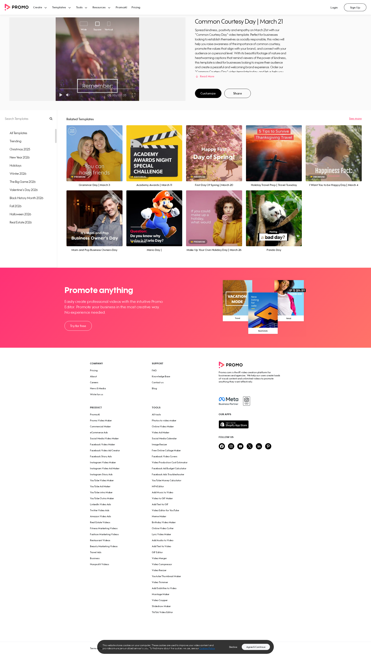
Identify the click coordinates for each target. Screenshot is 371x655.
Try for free (78, 326)
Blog (154, 388)
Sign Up (355, 7)
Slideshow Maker (161, 606)
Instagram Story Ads (101, 474)
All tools (156, 414)
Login (334, 7)
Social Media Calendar (164, 438)
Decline (233, 647)
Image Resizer (159, 444)
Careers (94, 382)
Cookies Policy (207, 648)
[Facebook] (228, 401)
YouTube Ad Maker (100, 486)
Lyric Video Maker (161, 534)
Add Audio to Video (162, 540)
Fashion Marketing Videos (104, 534)
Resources (99, 7)
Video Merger (159, 558)
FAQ (154, 370)
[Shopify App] (250, 424)
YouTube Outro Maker (102, 498)
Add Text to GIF (160, 504)
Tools (79, 7)
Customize (208, 93)
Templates (59, 7)
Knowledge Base (161, 376)
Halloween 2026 (20, 214)
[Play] (60, 95)
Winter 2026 (18, 173)
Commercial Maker (100, 426)
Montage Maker (160, 594)
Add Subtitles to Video (164, 588)
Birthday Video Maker (164, 522)
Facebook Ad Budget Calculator (169, 468)
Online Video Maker (163, 426)
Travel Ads (95, 552)
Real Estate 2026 (21, 222)
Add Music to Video (162, 492)
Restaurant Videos (100, 540)
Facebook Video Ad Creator (105, 450)
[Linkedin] (259, 446)
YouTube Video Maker (102, 480)
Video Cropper (160, 600)
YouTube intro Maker (101, 492)
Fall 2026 (15, 206)
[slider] (59, 89)
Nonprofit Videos (99, 564)
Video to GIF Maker (162, 498)
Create (37, 7)
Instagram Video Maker (103, 462)
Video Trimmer (160, 582)
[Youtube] (240, 446)
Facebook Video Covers (164, 456)
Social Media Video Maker (104, 438)
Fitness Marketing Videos (103, 528)
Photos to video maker (164, 420)
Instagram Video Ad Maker (104, 468)
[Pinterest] (268, 446)
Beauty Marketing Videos (104, 546)
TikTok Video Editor (162, 612)
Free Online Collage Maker (166, 450)
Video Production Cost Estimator (170, 462)
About (93, 376)
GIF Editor (157, 552)
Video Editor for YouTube (165, 510)
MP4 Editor (158, 486)
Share (237, 93)
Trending (15, 141)
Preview (94, 149)
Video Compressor (162, 564)
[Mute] (68, 94)
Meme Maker (159, 516)
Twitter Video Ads (99, 510)
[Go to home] (19, 7)
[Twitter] (250, 446)
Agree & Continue (255, 647)
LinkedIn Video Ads (100, 504)
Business (95, 558)
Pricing (136, 7)
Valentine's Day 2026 (24, 190)
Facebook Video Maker (102, 444)
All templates (18, 133)
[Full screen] (134, 94)
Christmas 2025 (20, 149)
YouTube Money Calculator (166, 480)
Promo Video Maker (101, 420)
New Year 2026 (20, 157)
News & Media (98, 388)
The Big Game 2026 (23, 182)
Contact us (157, 382)
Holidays (15, 165)
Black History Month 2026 (26, 198)
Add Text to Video (161, 546)
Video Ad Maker (160, 432)
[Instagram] (246, 401)
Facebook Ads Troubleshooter (168, 474)
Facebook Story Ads (101, 456)
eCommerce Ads (99, 432)
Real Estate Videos (100, 522)
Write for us (96, 394)
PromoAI (121, 7)
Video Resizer (159, 570)
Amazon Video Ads (100, 516)
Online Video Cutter (163, 528)
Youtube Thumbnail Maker (166, 576)
